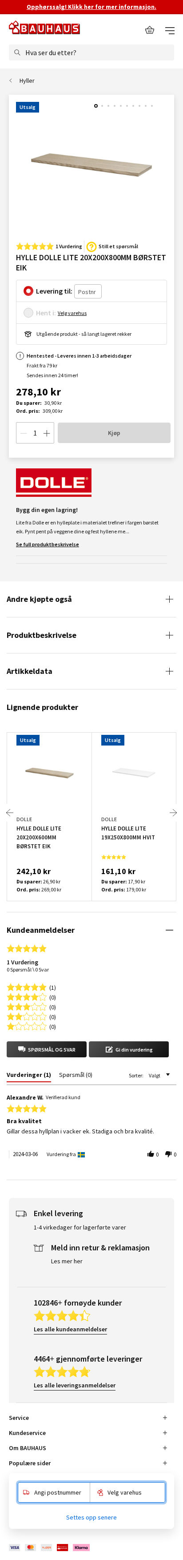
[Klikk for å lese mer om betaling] (50, 1547)
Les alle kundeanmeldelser (70, 1329)
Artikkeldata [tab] (29, 671)
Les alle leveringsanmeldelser (74, 1385)
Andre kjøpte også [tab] (39, 599)
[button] (47, 1049)
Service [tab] (19, 1418)
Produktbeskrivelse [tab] (41, 635)
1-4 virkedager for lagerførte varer (80, 1227)
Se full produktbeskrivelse (47, 544)
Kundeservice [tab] (27, 1433)
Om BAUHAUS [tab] (27, 1448)
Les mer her (67, 1261)
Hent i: (46, 312)
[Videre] (173, 813)
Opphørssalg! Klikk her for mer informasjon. (91, 7)
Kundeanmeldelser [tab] (41, 930)
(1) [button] (52, 987)
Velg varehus (72, 313)
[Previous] (9, 813)
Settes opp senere (91, 1517)
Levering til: (54, 290)
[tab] (29, 1076)
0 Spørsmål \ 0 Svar (28, 969)
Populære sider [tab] (30, 1463)
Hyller (27, 80)
